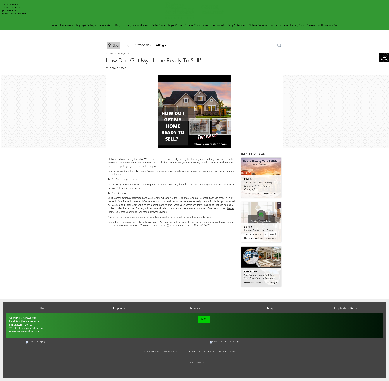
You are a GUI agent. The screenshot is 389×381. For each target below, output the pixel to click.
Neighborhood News (137, 25)
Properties (67, 27)
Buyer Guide (175, 25)
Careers (311, 25)
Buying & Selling (86, 27)
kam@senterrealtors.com (14, 13)
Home (53, 25)
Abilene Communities (196, 25)
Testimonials (218, 25)
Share (384, 60)
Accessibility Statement (200, 352)
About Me (106, 27)
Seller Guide (158, 25)
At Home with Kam (328, 25)
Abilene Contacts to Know (262, 25)
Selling (110, 54)
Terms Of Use (151, 352)
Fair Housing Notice (232, 352)
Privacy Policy (172, 352)
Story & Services (236, 25)
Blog (119, 27)
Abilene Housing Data (292, 25)
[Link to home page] (194, 10)
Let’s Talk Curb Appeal (142, 171)
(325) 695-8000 (9, 10)
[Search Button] (279, 45)
